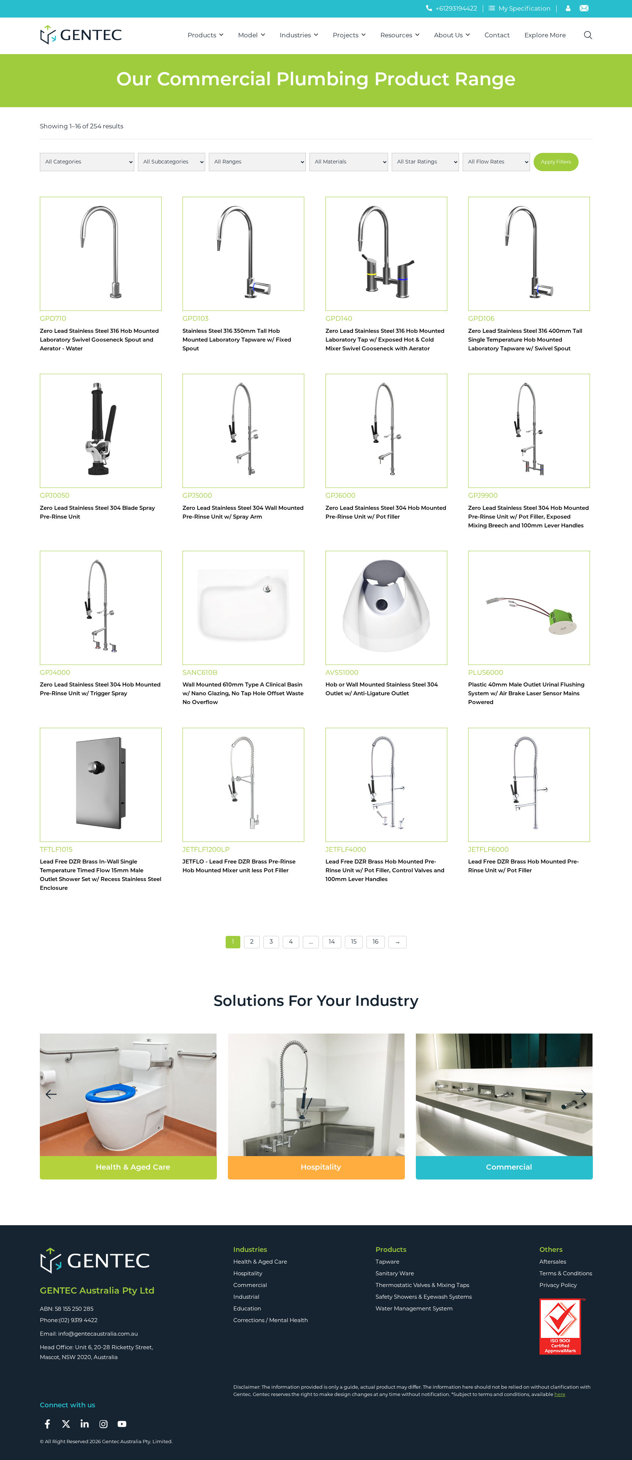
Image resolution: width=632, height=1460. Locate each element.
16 (376, 942)
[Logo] (84, 36)
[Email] (584, 10)
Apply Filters (556, 162)
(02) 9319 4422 (78, 1321)
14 (332, 942)
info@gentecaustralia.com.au (98, 1334)
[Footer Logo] (97, 1261)
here (559, 1394)
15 (354, 942)
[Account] (569, 10)
